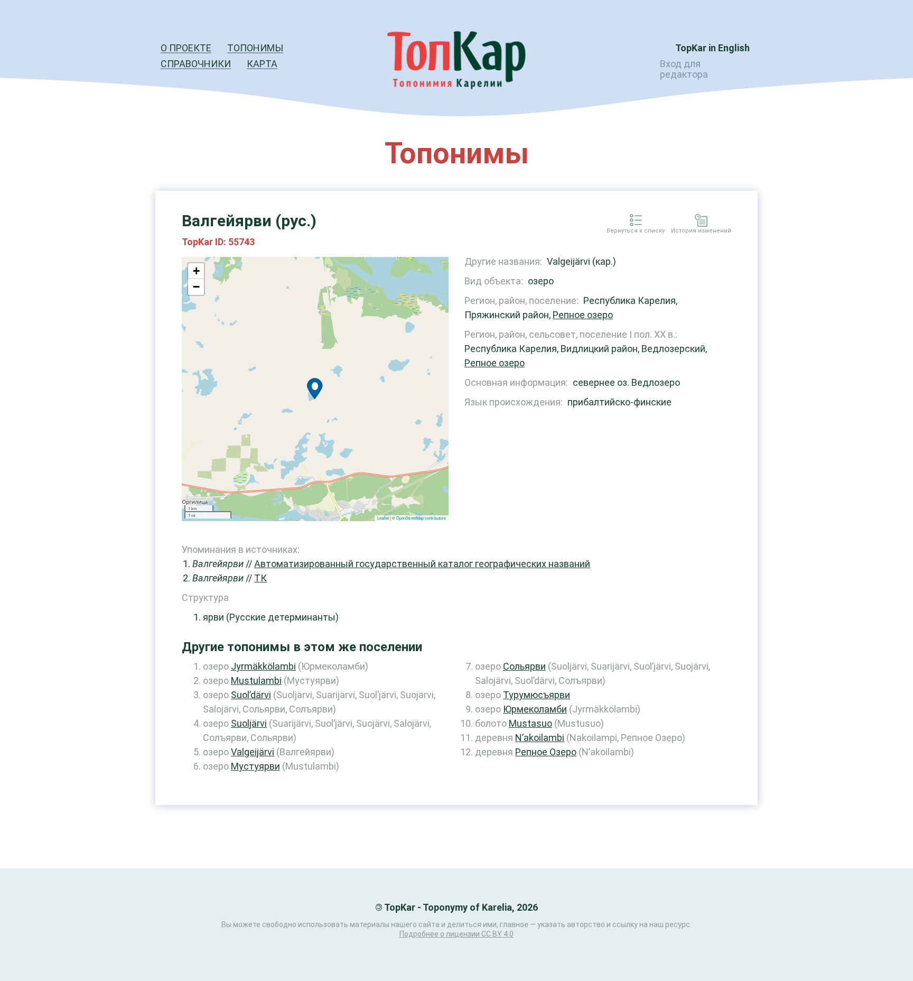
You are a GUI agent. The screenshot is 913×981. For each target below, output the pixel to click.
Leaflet (383, 518)
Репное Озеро (545, 751)
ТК (260, 578)
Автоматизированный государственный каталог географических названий (422, 563)
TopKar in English (712, 47)
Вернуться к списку (636, 231)
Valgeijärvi (252, 751)
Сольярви (524, 666)
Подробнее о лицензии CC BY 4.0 (456, 934)
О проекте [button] (186, 47)
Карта (262, 63)
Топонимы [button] (255, 47)
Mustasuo (530, 723)
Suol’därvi (251, 694)
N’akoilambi (539, 737)
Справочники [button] (196, 63)
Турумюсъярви (536, 694)
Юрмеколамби (535, 709)
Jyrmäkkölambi (263, 666)
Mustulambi (256, 680)
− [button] (196, 286)
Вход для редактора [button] (684, 69)
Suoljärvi (249, 723)
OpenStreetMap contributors (421, 518)
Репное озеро (583, 314)
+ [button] (196, 270)
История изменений (701, 231)
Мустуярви (255, 766)
